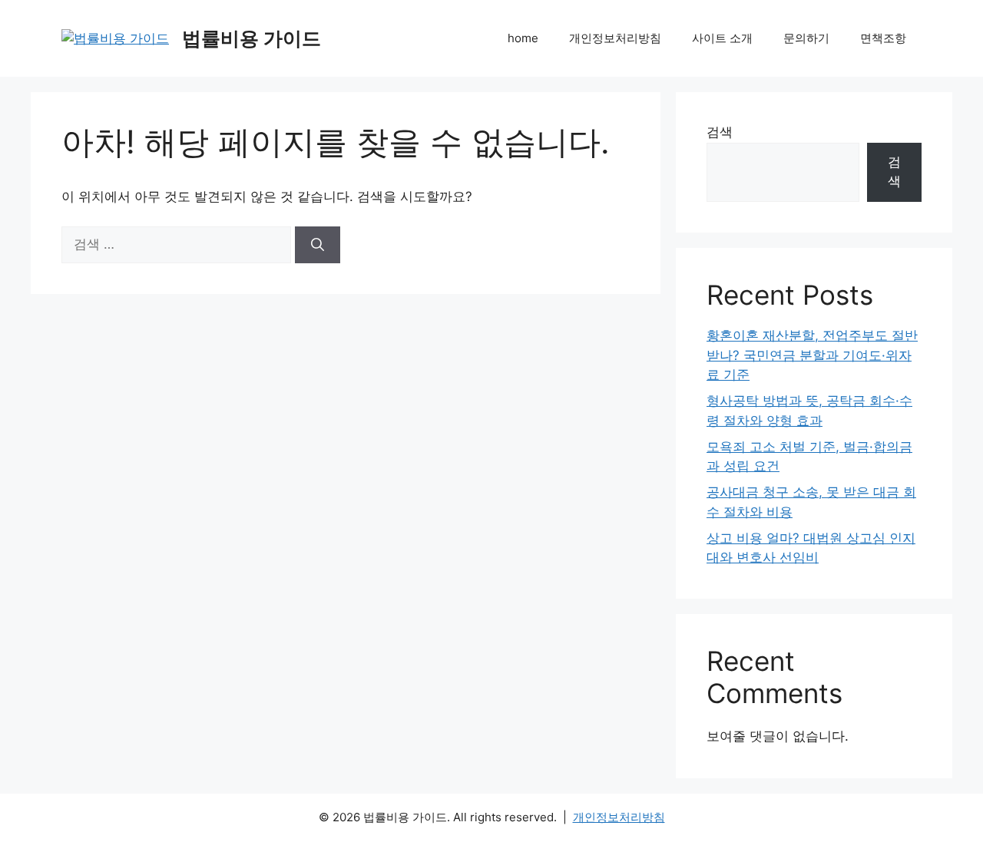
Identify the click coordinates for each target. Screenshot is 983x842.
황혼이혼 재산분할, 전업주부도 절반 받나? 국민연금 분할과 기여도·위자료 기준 (812, 355)
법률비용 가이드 (251, 38)
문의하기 (806, 38)
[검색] (317, 244)
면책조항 (883, 38)
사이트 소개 (722, 38)
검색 (720, 132)
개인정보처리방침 (615, 38)
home (523, 38)
